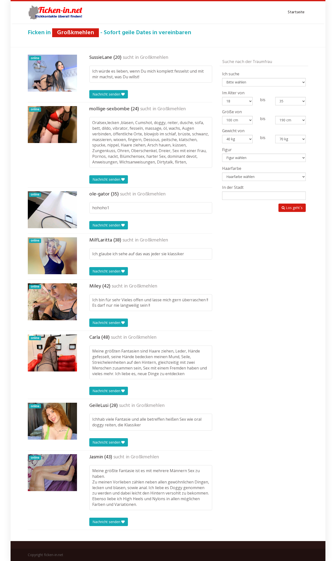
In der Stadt (233, 187)
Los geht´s (294, 207)
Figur (227, 149)
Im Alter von (233, 93)
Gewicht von (233, 130)
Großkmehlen (154, 58)
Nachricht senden (106, 94)
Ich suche (230, 74)
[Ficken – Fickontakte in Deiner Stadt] (56, 12)
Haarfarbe (231, 168)
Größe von (232, 111)
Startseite (296, 12)
